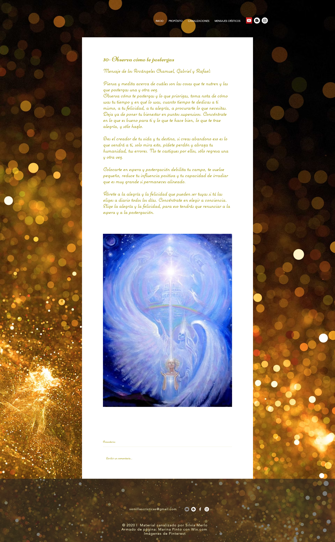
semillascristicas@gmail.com (153, 509)
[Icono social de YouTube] (249, 20)
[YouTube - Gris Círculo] (187, 509)
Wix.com (200, 529)
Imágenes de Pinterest (165, 533)
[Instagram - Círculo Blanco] (265, 20)
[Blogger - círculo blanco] (257, 20)
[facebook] (200, 509)
